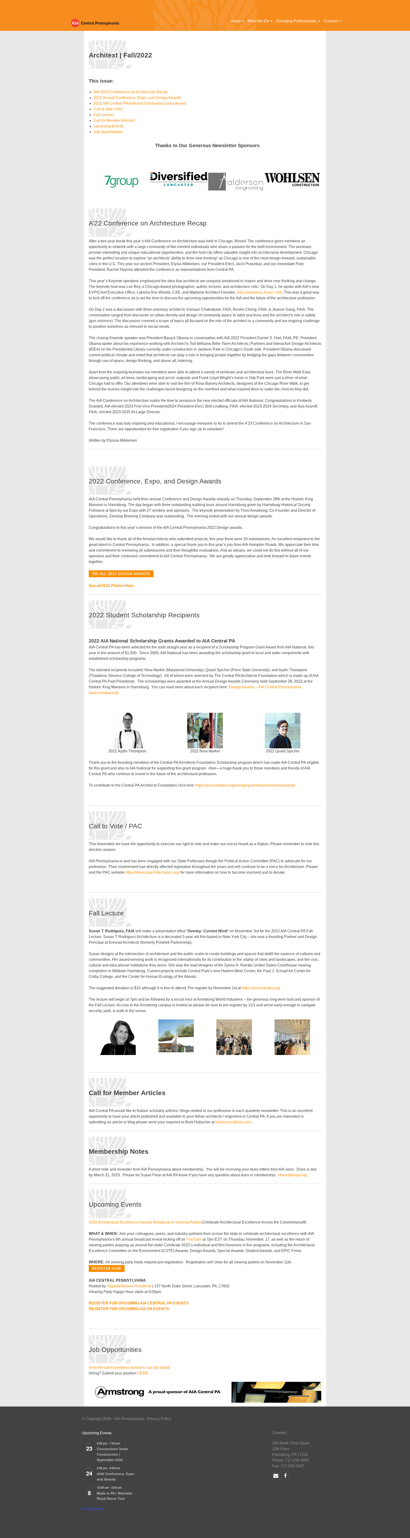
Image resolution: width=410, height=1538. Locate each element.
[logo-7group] (122, 181)
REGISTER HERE (106, 1268)
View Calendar (92, 1508)
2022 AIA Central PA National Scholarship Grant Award (139, 103)
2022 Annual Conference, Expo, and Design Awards (137, 98)
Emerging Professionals (296, 21)
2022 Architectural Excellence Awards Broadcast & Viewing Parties (145, 1222)
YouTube (193, 1239)
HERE (142, 1373)
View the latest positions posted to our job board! (129, 1367)
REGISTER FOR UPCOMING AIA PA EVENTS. (129, 1309)
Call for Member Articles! (114, 120)
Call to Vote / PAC (108, 109)
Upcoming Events (108, 126)
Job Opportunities (108, 132)
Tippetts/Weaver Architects (129, 1286)
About (236, 21)
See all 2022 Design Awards (121, 573)
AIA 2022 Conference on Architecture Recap (130, 92)
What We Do (258, 21)
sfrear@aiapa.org (292, 1175)
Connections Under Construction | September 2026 (112, 1454)
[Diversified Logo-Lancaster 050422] (178, 179)
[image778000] (292, 179)
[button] (121, 181)
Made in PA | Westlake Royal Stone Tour (114, 1496)
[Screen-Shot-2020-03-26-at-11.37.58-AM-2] (235, 181)
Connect (331, 21)
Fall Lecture (103, 115)
